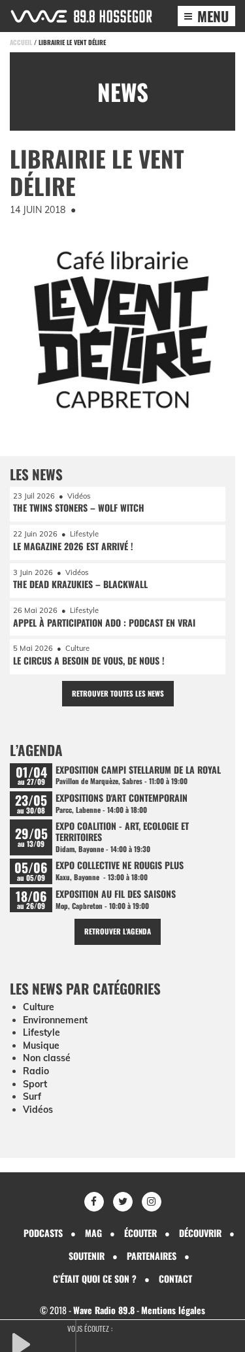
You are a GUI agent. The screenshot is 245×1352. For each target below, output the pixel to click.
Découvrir (200, 1233)
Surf (32, 1096)
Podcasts (43, 1233)
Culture (38, 1007)
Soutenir (87, 1255)
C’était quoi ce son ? (95, 1278)
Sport (35, 1084)
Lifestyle (41, 1032)
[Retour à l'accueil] (81, 16)
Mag (93, 1233)
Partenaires (151, 1255)
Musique (41, 1045)
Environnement (55, 1020)
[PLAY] (42, 1342)
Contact (175, 1278)
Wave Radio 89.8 (104, 1310)
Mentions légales (173, 1310)
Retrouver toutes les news (118, 693)
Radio (36, 1071)
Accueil (21, 42)
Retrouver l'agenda (117, 931)
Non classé (47, 1058)
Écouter (140, 1233)
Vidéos (38, 1109)
